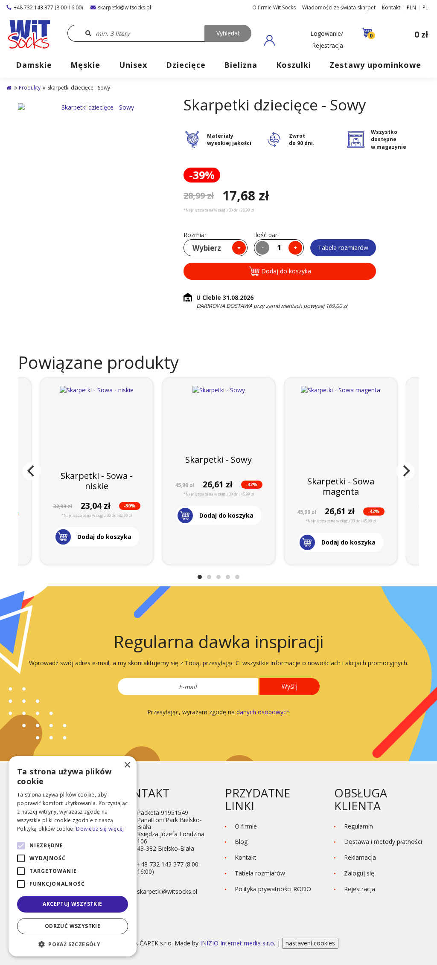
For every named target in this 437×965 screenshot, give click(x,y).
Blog (241, 841)
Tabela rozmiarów (343, 247)
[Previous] (31, 471)
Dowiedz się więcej (100, 828)
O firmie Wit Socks (274, 7)
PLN (411, 7)
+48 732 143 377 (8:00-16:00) (48, 7)
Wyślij (289, 686)
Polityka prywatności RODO (273, 889)
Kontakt (391, 7)
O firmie (246, 826)
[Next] (405, 471)
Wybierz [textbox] (206, 248)
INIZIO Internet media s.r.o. (238, 943)
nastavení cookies (310, 943)
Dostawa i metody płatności (383, 841)
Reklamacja (360, 857)
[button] (303, 40)
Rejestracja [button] (359, 889)
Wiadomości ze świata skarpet (339, 7)
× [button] (127, 765)
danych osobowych (263, 712)
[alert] (73, 856)
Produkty (30, 87)
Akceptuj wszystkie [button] (72, 903)
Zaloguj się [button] (359, 873)
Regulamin (358, 826)
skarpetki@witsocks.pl (124, 7)
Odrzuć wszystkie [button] (72, 926)
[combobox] (216, 247)
